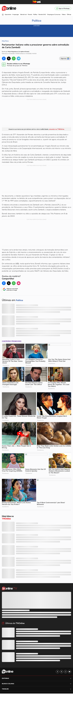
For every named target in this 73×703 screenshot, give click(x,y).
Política (35, 14)
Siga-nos (63, 58)
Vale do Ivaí (23, 14)
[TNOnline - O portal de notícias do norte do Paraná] (9, 8)
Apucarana (8, 14)
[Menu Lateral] (3, 15)
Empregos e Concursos (53, 14)
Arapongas (15, 14)
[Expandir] (70, 689)
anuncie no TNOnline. (56, 129)
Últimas (69, 14)
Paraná (30, 14)
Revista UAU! (42, 14)
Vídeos (64, 14)
